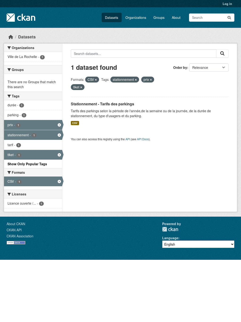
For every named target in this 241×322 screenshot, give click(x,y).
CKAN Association (20, 236)
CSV (74, 123)
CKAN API (14, 229)
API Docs (143, 139)
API (127, 139)
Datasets (111, 17)
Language (170, 237)
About (176, 17)
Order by (180, 67)
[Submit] (229, 17)
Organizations (135, 17)
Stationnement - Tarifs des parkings (102, 104)
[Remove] (96, 80)
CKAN (170, 229)
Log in (227, 3)
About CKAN (16, 223)
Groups (159, 17)
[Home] (10, 37)
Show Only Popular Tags (27, 163)
